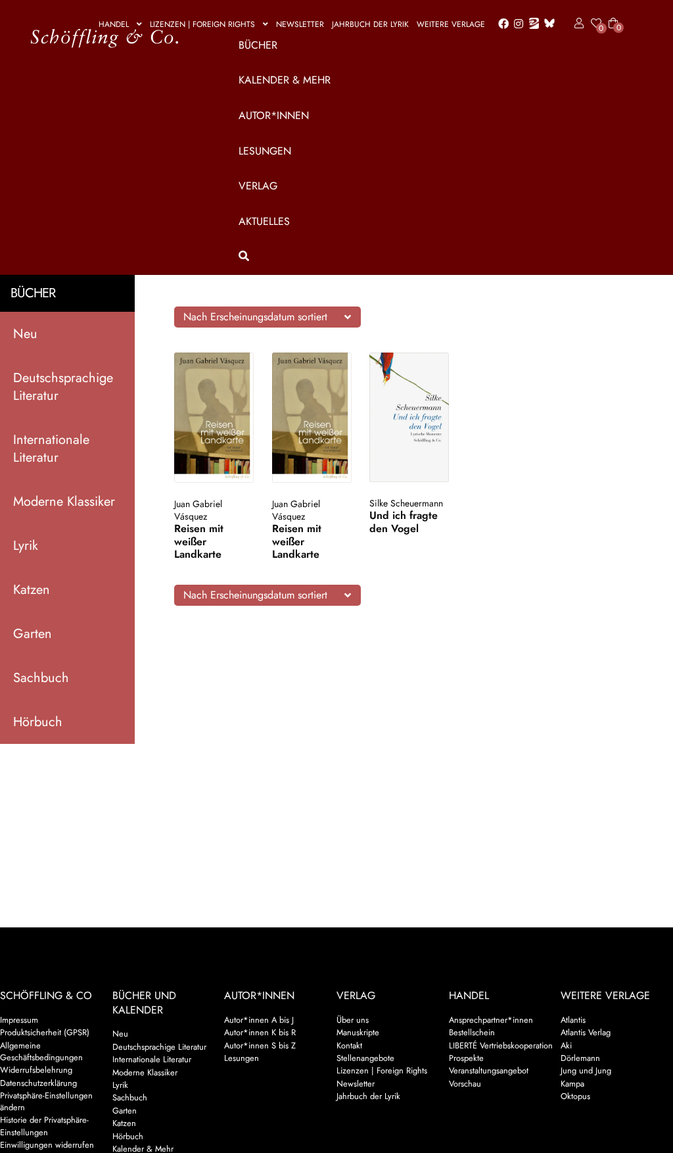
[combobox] (267, 317)
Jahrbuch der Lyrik (370, 24)
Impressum (19, 1020)
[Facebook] (501, 24)
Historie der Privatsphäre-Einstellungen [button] (44, 1126)
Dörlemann (580, 1058)
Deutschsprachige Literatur (63, 386)
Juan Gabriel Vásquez (198, 510)
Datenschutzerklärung (38, 1083)
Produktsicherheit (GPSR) (44, 1032)
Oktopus (575, 1096)
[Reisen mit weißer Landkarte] (214, 418)
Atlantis (573, 1020)
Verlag (258, 185)
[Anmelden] (576, 23)
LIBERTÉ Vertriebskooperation (501, 1045)
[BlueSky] (547, 24)
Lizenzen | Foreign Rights (202, 24)
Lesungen (265, 151)
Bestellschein (472, 1032)
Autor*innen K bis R (260, 1032)
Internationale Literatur (51, 448)
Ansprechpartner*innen (491, 1020)
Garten (32, 633)
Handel (114, 24)
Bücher (258, 45)
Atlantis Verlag (586, 1032)
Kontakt (349, 1045)
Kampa (572, 1083)
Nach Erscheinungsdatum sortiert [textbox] (255, 316)
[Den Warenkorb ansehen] (613, 15)
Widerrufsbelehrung (36, 1070)
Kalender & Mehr (285, 79)
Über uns (352, 1020)
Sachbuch (41, 677)
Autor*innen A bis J (259, 1020)
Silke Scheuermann (406, 503)
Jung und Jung (586, 1070)
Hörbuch (37, 721)
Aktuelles (264, 221)
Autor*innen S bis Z (260, 1045)
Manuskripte (357, 1032)
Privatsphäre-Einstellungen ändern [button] (46, 1101)
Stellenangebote (365, 1058)
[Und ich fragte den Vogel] (409, 417)
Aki (566, 1045)
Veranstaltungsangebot (488, 1070)
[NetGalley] (531, 24)
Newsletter (300, 24)
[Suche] (425, 256)
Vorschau (465, 1083)
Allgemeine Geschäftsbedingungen (41, 1051)
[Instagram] (516, 24)
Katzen (31, 589)
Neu (25, 333)
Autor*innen (274, 115)
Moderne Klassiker (64, 501)
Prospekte (466, 1058)
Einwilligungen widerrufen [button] (47, 1145)
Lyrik (25, 545)
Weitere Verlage (451, 24)
